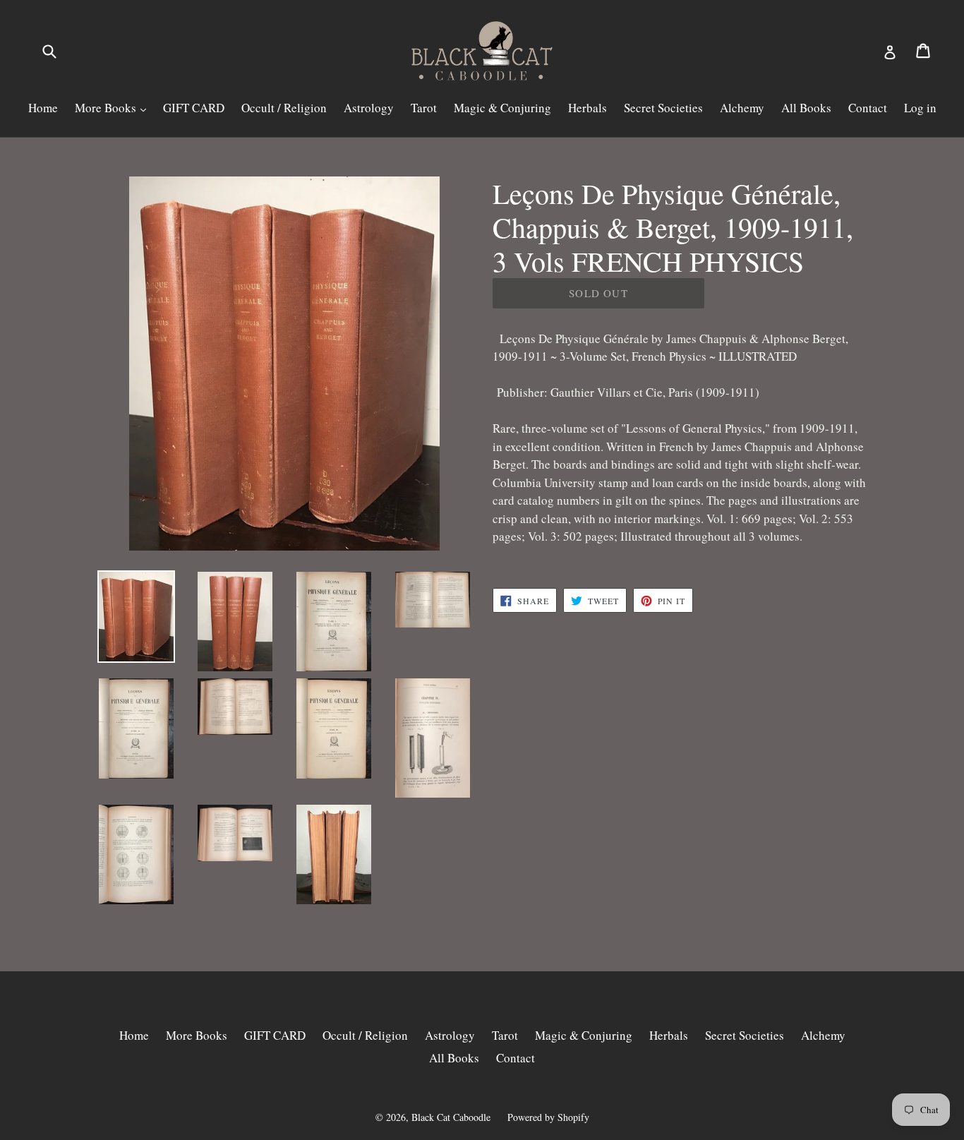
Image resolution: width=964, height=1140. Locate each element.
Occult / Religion (284, 108)
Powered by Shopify (548, 1117)
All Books (806, 108)
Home (43, 108)
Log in (920, 108)
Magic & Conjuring (502, 108)
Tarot (424, 108)
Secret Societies (663, 108)
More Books (107, 108)
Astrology (369, 108)
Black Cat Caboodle (450, 1117)
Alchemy (742, 108)
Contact (867, 108)
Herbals (587, 108)
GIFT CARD (193, 108)
